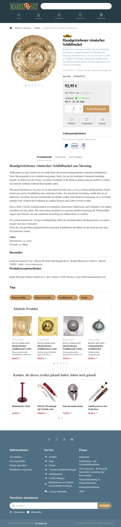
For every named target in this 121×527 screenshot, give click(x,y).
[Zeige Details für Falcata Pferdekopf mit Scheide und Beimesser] (47, 392)
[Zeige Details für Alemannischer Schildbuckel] (98, 326)
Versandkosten (86, 92)
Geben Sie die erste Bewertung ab (94, 70)
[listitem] (34, 58)
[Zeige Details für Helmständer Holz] (22, 392)
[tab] (44, 157)
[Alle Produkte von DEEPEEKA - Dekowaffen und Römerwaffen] (67, 35)
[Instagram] (56, 439)
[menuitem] (21, 297)
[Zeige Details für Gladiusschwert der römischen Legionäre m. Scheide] (98, 392)
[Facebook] (49, 439)
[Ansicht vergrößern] (34, 58)
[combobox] (76, 6)
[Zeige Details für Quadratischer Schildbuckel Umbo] (22, 326)
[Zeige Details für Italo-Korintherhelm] (73, 392)
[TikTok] (64, 439)
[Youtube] (72, 439)
